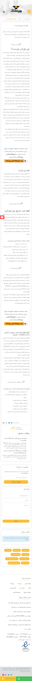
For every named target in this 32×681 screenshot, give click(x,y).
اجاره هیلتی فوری (26, 670)
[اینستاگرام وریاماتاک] (3, 675)
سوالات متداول (27, 592)
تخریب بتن (8, 550)
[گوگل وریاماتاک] (6, 675)
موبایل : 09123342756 (12, 637)
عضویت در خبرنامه (16, 482)
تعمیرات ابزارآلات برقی (14, 563)
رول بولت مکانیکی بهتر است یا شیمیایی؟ (21, 607)
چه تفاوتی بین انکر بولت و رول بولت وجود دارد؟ (19, 603)
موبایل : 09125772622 (25, 637)
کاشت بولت (25, 554)
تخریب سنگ (16, 550)
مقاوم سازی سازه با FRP (12, 558)
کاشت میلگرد (25, 563)
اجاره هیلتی (25, 550)
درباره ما (20, 583)
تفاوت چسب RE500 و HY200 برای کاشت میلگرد (19, 616)
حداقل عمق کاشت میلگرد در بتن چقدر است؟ (20, 620)
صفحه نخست (26, 19)
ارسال (16, 521)
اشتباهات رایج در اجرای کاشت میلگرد (22, 611)
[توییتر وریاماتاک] (11, 675)
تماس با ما (22, 588)
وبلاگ (19, 19)
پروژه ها (12, 583)
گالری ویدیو (13, 588)
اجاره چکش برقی (24, 558)
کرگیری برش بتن (15, 554)
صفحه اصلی (28, 583)
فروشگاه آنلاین (16, 592)
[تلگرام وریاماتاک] (8, 675)
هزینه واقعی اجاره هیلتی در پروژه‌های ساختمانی (19, 625)
